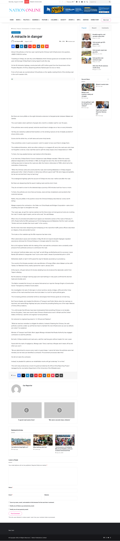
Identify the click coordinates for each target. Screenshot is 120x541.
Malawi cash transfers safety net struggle (87, 94)
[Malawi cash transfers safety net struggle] (88, 87)
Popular (84, 28)
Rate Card (106, 20)
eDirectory (95, 20)
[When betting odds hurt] (43, 440)
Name (11, 487)
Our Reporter (17, 41)
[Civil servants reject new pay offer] (86, 52)
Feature (44, 20)
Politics (26, 20)
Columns (54, 20)
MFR (78, 20)
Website (46, 495)
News (18, 20)
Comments (105, 28)
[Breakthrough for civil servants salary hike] (86, 37)
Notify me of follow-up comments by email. (22, 506)
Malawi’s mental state (36, 1)
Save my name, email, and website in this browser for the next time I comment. (32, 502)
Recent (94, 28)
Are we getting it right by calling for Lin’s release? (88, 103)
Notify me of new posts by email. (19, 509)
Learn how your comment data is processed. (43, 517)
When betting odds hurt (40, 447)
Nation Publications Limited (39, 537)
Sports (71, 20)
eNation (85, 20)
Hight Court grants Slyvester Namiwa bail (101, 112)
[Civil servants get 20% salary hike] (86, 44)
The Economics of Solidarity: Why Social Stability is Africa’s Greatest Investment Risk (64, 448)
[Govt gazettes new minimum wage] (86, 60)
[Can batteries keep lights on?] (21, 440)
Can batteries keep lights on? (19, 447)
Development (25, 28)
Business (35, 20)
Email (11, 495)
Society (63, 20)
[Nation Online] (25, 10)
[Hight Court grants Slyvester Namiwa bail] (102, 104)
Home (12, 20)
